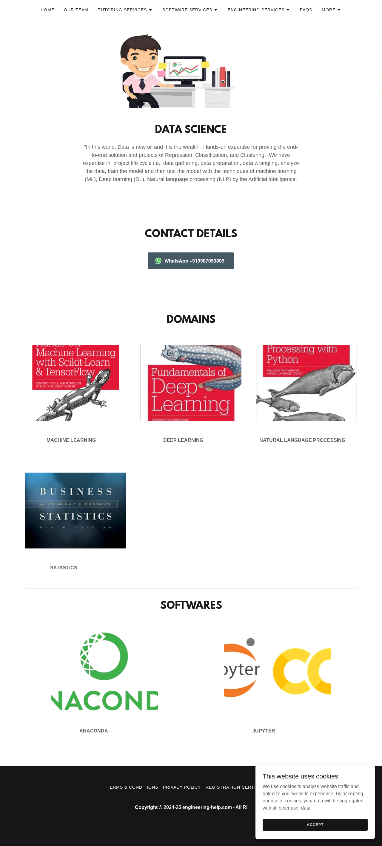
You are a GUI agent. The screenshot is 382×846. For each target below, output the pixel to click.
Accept (315, 824)
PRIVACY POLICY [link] (182, 787)
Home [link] (47, 9)
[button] (125, 9)
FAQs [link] (306, 9)
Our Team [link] (76, 9)
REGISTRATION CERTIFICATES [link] (240, 787)
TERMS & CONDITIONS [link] (132, 787)
